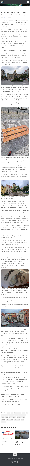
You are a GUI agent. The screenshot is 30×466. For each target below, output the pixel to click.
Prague (3, 8)
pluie (3, 417)
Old (25, 415)
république (19, 417)
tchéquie (7, 419)
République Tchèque (11, 8)
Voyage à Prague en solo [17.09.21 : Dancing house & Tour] (21, 442)
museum (18, 415)
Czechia (19, 412)
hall (2, 415)
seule (24, 417)
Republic (14, 417)
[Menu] (28, 2)
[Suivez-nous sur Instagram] (12, 462)
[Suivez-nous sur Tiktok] (18, 462)
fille (27, 412)
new (22, 415)
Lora (4, 17)
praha (10, 417)
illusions (9, 415)
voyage (22, 419)
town (12, 419)
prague (6, 417)
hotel (5, 415)
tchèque (3, 419)
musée (14, 415)
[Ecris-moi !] (15, 462)
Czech (15, 412)
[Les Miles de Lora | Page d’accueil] (2, 2)
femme (23, 412)
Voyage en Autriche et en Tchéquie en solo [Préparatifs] (7, 440)
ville (19, 419)
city (12, 412)
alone (9, 412)
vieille (15, 419)
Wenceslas (4, 421)
